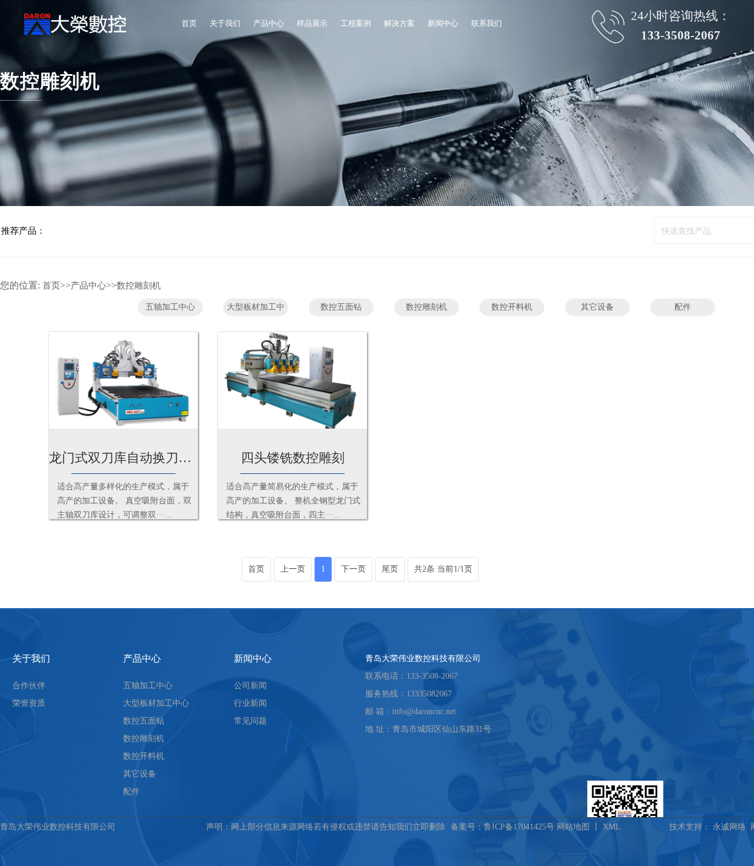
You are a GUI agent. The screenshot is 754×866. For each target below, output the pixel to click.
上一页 (292, 569)
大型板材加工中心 (256, 309)
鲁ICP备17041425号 (519, 826)
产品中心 (88, 285)
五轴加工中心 (170, 307)
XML (612, 826)
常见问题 (250, 720)
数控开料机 (512, 307)
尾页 (390, 569)
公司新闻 (250, 685)
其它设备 (597, 307)
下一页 (353, 569)
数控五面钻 (341, 307)
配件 (682, 307)
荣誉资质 (28, 703)
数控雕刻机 (139, 285)
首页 (51, 285)
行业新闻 (250, 703)
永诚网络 (729, 826)
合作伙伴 (28, 685)
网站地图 (573, 826)
